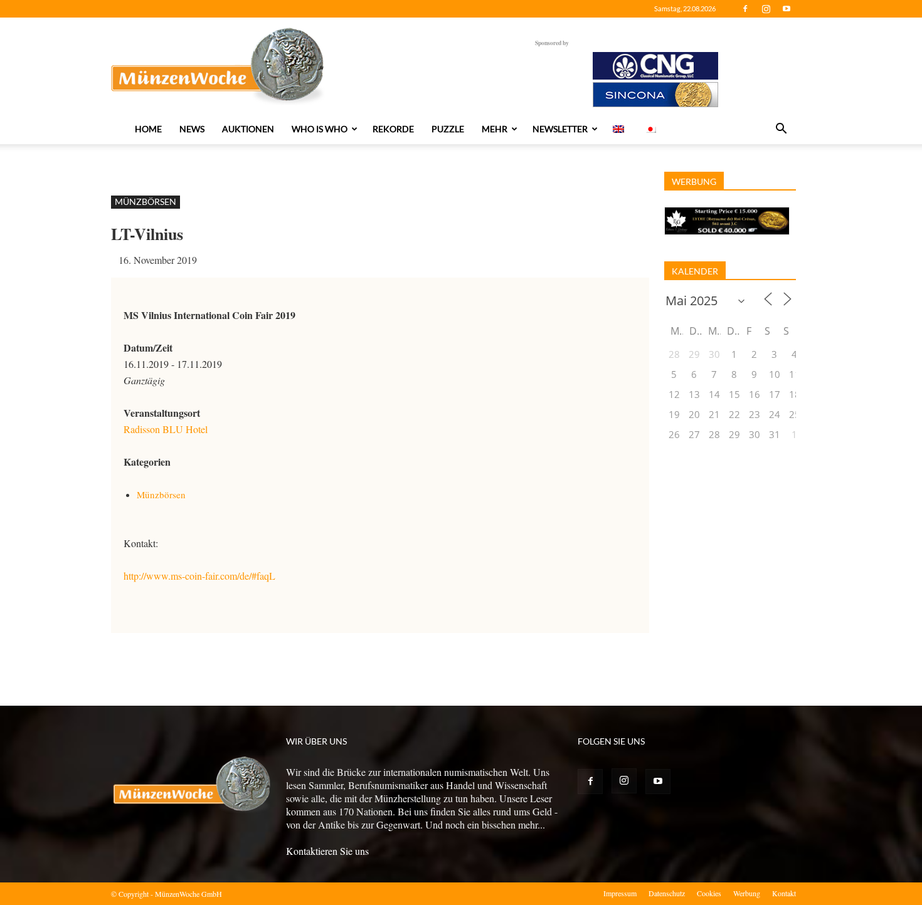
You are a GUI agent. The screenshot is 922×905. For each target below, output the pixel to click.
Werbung (746, 893)
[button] (781, 130)
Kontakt (784, 893)
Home (148, 128)
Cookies (709, 893)
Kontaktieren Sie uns (327, 850)
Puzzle (448, 128)
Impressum (620, 893)
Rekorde (393, 128)
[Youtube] (786, 9)
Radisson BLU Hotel (166, 429)
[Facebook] (745, 9)
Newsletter (560, 128)
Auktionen (248, 128)
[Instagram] (765, 9)
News (191, 128)
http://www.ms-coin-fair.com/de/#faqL (199, 575)
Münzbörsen (145, 201)
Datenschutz (667, 893)
